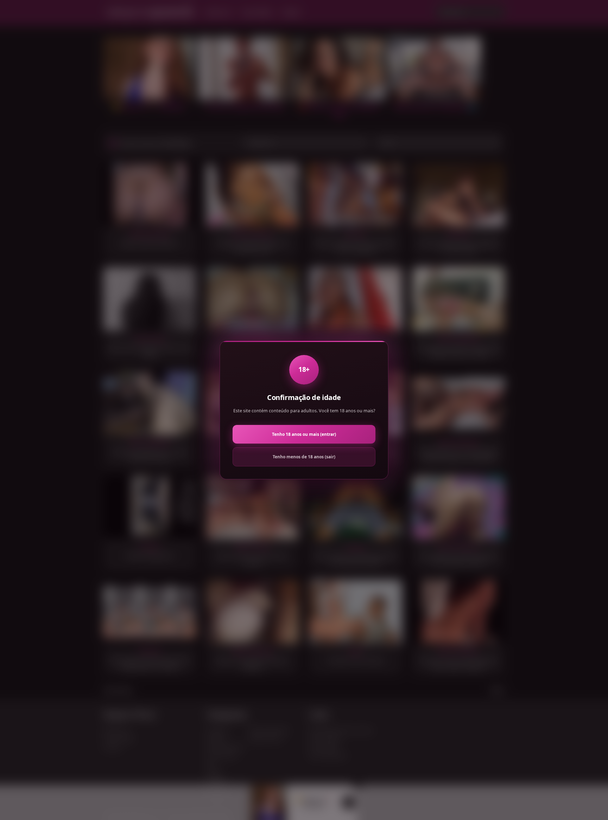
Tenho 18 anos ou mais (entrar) (304, 434)
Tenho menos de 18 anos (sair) (304, 457)
